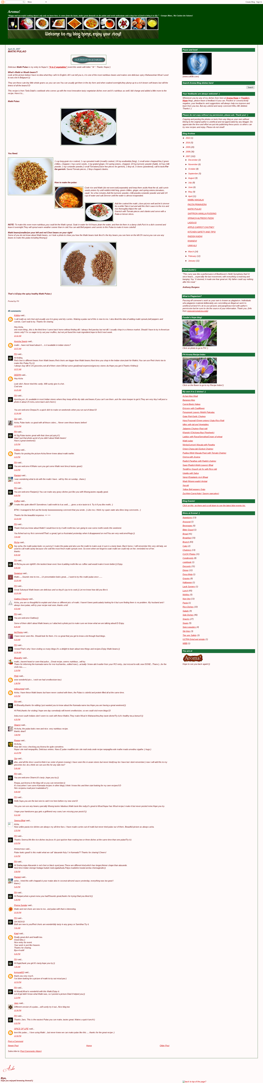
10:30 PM (17, 912)
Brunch (186, 542)
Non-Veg (186, 599)
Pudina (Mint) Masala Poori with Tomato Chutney (204, 453)
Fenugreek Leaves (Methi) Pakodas (199, 412)
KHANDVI (192, 241)
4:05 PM (17, 696)
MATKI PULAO (17, 51)
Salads (186, 611)
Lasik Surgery (189, 587)
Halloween (187, 582)
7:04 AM (17, 537)
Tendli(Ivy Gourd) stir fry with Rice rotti (200, 469)
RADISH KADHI (195, 236)
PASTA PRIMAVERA (197, 204)
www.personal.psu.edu (197, 311)
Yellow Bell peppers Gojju (194, 489)
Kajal (16, 933)
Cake (185, 546)
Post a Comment (15, 1041)
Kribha (17, 315)
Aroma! (14, 11)
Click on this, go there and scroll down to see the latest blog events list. (214, 505)
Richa (16, 542)
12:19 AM (17, 519)
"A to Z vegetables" (58, 67)
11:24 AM (17, 593)
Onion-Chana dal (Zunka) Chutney (198, 449)
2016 (188, 143)
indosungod (19, 689)
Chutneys (187, 550)
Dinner (185, 570)
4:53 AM (17, 609)
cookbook (187, 562)
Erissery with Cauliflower (194, 408)
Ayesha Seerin (20, 341)
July (190, 183)
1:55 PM (17, 830)
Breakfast (187, 538)
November (193, 164)
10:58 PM (17, 1036)
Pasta (185, 603)
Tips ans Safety (190, 635)
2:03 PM (17, 843)
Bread (185, 534)
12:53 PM (17, 426)
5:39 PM (17, 900)
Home (89, 1046)
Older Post (164, 1046)
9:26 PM (17, 954)
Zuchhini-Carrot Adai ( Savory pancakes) (201, 493)
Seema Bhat (19, 820)
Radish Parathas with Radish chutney (199, 461)
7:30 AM (17, 967)
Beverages (187, 526)
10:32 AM (17, 336)
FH (15, 354)
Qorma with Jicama (191, 457)
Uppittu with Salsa (191, 473)
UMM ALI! (192, 245)
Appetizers (187, 518)
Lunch (185, 591)
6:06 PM (17, 495)
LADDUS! (192, 223)
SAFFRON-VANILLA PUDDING (202, 213)
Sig (15, 419)
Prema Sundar (20, 905)
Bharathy (18, 658)
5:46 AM (17, 768)
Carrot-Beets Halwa (191, 404)
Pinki (16, 676)
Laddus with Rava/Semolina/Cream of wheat (202, 437)
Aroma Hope (232, 98)
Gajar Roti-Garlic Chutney (194, 416)
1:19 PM (17, 670)
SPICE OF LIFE (21, 1029)
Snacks (186, 619)
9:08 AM (17, 792)
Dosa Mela (187, 574)
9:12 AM (17, 815)
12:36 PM (17, 1010)
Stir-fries (186, 631)
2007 (188, 156)
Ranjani (17, 475)
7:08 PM (17, 735)
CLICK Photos (189, 554)
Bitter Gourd (188, 530)
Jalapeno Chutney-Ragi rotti (195, 429)
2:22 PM (17, 1023)
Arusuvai (187, 522)
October (192, 169)
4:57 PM (17, 483)
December (193, 160)
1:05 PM (17, 444)
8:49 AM (17, 555)
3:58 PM (17, 871)
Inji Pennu (18, 632)
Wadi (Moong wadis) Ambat (195, 481)
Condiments (188, 558)
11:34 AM (17, 413)
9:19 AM (17, 640)
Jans (16, 1003)
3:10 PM (17, 470)
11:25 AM (17, 390)
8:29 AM (17, 627)
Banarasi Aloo (189, 400)
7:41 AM (17, 928)
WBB (185, 643)
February (192, 256)
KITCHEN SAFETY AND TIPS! (202, 232)
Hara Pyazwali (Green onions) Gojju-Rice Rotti (203, 420)
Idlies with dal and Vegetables (196, 424)
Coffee (17, 501)
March (191, 252)
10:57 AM (17, 349)
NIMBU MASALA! (196, 200)
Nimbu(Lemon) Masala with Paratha (199, 445)
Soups (185, 623)
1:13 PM (17, 998)
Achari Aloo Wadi (190, 396)
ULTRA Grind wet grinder (194, 639)
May (190, 192)
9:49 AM (17, 568)
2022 (188, 138)
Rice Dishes (188, 607)
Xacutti (186, 485)
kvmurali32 (19, 972)
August (191, 178)
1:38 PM (17, 683)
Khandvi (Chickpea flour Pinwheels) (198, 433)
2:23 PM (17, 457)
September (193, 173)
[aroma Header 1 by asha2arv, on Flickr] (83, 38)
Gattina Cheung (21, 599)
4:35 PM (17, 719)
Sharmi (17, 725)
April (190, 196)
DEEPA (17, 375)
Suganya (18, 573)
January (192, 261)
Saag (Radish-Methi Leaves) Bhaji (198, 465)
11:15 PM (17, 753)
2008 (188, 152)
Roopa (17, 740)
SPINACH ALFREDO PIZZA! (201, 218)
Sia (15, 758)
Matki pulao (188, 441)
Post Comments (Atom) (31, 1051)
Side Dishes (188, 615)
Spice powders (189, 627)
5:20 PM (17, 887)
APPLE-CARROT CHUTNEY (201, 227)
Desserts (187, 566)
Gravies (186, 578)
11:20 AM (17, 580)
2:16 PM (17, 856)
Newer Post (13, 1046)
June (190, 187)
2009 (188, 147)
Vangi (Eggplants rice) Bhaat (195, 477)
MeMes (186, 595)
